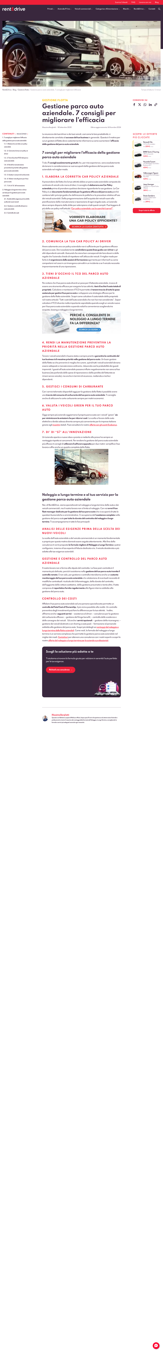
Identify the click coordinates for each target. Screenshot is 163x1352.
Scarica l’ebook (121, 2)
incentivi (56, 425)
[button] (135, 104)
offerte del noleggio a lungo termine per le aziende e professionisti (78, 641)
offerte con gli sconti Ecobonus (103, 425)
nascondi (22, 134)
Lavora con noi (145, 2)
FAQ (133, 2)
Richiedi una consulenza (59, 670)
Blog (157, 2)
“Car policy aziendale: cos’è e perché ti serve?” (92, 209)
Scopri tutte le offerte (147, 210)
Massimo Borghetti (60, 715)
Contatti (152, 9)
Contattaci (63, 637)
